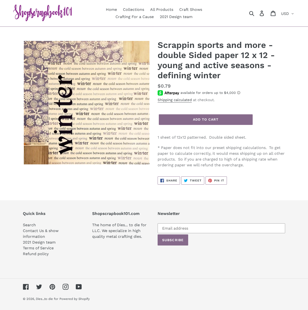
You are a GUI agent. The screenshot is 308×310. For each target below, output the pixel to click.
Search (29, 225)
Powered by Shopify (74, 299)
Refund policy (36, 254)
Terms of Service (38, 248)
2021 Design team (39, 242)
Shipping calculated (175, 100)
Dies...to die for (47, 299)
